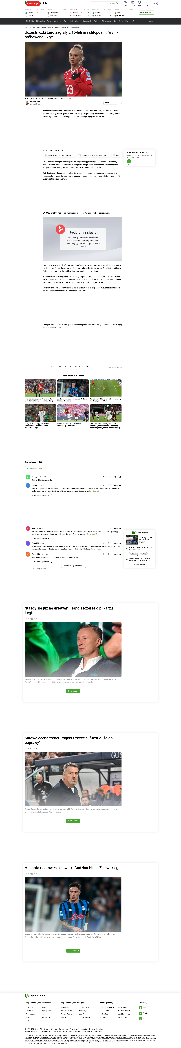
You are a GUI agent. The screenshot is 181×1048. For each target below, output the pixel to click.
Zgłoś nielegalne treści (39, 569)
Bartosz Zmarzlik (124, 1011)
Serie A (81, 1014)
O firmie (46, 1029)
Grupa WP (38, 1029)
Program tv (46, 1031)
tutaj (65, 1043)
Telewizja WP (56, 1031)
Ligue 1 (63, 1017)
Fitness (28, 1017)
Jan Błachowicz (124, 1014)
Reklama (92, 1029)
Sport (88, 1031)
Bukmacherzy (75, 21)
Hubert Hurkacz (124, 1017)
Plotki (65, 1031)
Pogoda (27, 1031)
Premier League (66, 1011)
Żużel (66, 21)
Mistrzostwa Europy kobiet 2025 (53, 367)
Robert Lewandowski (106, 1007)
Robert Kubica (104, 1011)
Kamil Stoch (122, 1007)
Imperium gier (97, 1031)
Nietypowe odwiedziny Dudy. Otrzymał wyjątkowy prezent (138, 554)
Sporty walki (87, 21)
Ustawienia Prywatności (78, 1029)
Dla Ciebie (30, 21)
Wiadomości (80, 1031)
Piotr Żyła (102, 1017)
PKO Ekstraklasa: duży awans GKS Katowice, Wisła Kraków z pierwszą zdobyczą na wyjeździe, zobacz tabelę (105, 426)
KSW (27, 1021)
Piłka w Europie (79, 367)
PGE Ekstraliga (84, 1017)
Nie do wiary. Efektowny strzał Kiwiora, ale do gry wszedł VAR (105, 400)
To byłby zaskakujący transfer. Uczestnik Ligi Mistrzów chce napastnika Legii (37, 426)
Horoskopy (36, 1031)
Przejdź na (32, 3)
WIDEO (97, 21)
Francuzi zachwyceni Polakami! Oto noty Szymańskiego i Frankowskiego (39, 400)
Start (26, 27)
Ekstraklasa (65, 1007)
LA (133, 21)
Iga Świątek (103, 1014)
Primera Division (66, 1014)
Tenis (49, 21)
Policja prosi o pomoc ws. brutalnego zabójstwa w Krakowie (146, 540)
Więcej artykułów (139, 564)
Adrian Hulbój (35, 102)
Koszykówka (118, 21)
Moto (127, 21)
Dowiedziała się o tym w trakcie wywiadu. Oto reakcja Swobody (139, 559)
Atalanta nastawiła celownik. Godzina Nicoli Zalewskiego (72, 400)
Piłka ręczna (106, 21)
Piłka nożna (40, 21)
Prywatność (63, 1029)
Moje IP (72, 1031)
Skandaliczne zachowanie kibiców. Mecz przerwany (140, 548)
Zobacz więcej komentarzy (73, 566)
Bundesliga (83, 1011)
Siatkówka (57, 21)
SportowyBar (68, 367)
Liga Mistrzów (84, 1007)
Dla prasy (54, 1029)
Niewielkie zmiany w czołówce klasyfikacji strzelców (69, 425)
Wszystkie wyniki (145, 12)
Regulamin (100, 1029)
